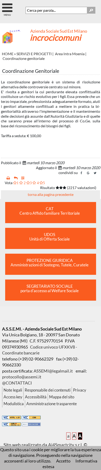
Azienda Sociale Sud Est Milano (58, 31)
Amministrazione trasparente (51, 403)
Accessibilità (36, 396)
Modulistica (14, 403)
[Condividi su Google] (88, 173)
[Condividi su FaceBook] (81, 173)
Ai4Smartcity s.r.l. (65, 444)
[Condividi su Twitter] (95, 173)
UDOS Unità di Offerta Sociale (49, 236)
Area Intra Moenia (70, 53)
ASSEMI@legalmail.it (53, 370)
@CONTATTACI (17, 382)
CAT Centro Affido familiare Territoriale (49, 211)
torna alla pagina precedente (51, 194)
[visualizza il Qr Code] (22, 178)
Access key (13, 396)
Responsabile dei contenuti (47, 390)
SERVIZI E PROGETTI (34, 53)
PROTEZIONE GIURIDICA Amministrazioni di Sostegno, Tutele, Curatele (50, 262)
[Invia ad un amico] (15, 178)
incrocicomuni (55, 37)
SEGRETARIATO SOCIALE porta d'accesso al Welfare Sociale (49, 288)
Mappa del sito (61, 396)
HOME (7, 53)
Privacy (79, 390)
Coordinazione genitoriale (24, 58)
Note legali (13, 390)
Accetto (63, 460)
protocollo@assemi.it (21, 376)
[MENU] (7, 6)
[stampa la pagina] (8, 178)
